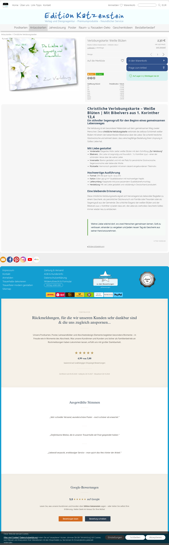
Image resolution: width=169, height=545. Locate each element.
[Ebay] (36, 259)
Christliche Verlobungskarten (25, 34)
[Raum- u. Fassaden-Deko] (95, 27)
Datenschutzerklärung (55, 277)
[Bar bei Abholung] (98, 294)
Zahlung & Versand (53, 270)
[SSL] (89, 294)
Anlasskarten (6, 34)
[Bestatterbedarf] (145, 27)
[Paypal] (118, 294)
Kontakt (47, 5)
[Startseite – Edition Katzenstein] (5, 4)
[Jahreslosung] (57, 27)
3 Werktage (95, 48)
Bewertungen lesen (70, 519)
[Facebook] (10, 259)
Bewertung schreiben (97, 519)
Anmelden (113, 5)
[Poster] (72, 27)
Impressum (8, 270)
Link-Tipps (36, 5)
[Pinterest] (16, 259)
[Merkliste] (121, 5)
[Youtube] (30, 259)
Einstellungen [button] (115, 537)
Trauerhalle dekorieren (14, 281)
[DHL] (50, 294)
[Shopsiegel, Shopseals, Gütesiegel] (105, 271)
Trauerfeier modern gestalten (17, 285)
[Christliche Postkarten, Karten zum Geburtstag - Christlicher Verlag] (84, 10)
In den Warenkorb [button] (138, 60)
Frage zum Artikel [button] (138, 67)
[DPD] (60, 294)
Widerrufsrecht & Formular (58, 281)
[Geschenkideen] (123, 27)
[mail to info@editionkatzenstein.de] (3, 259)
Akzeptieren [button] (155, 537)
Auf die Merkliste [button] (96, 60)
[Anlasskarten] (38, 27)
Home (15, 5)
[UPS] (69, 294)
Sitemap (6, 289)
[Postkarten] (21, 27)
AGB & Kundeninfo (53, 274)
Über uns (24, 5)
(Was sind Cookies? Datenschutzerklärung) (21, 538)
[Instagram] (23, 259)
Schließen (135, 537)
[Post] (79, 294)
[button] (159, 5)
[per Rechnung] (108, 294)
